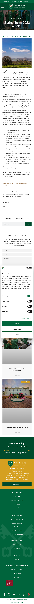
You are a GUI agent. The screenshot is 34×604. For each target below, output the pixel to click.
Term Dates (17, 548)
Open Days (17, 527)
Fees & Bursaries (17, 523)
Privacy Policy (17, 573)
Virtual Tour (17, 508)
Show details (25, 318)
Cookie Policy (17, 577)
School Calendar (23, 1)
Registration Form (17, 530)
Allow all (17, 323)
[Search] (28, 224)
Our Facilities (17, 504)
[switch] (29, 301)
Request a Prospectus (17, 534)
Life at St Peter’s (17, 496)
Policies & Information (17, 569)
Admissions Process (17, 519)
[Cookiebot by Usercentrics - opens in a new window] (25, 268)
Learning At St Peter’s (17, 500)
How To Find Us (17, 544)
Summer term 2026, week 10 (17, 427)
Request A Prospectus (11, 1)
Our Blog (17, 559)
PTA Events (17, 556)
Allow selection (17, 329)
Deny (17, 334)
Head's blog (27, 36)
